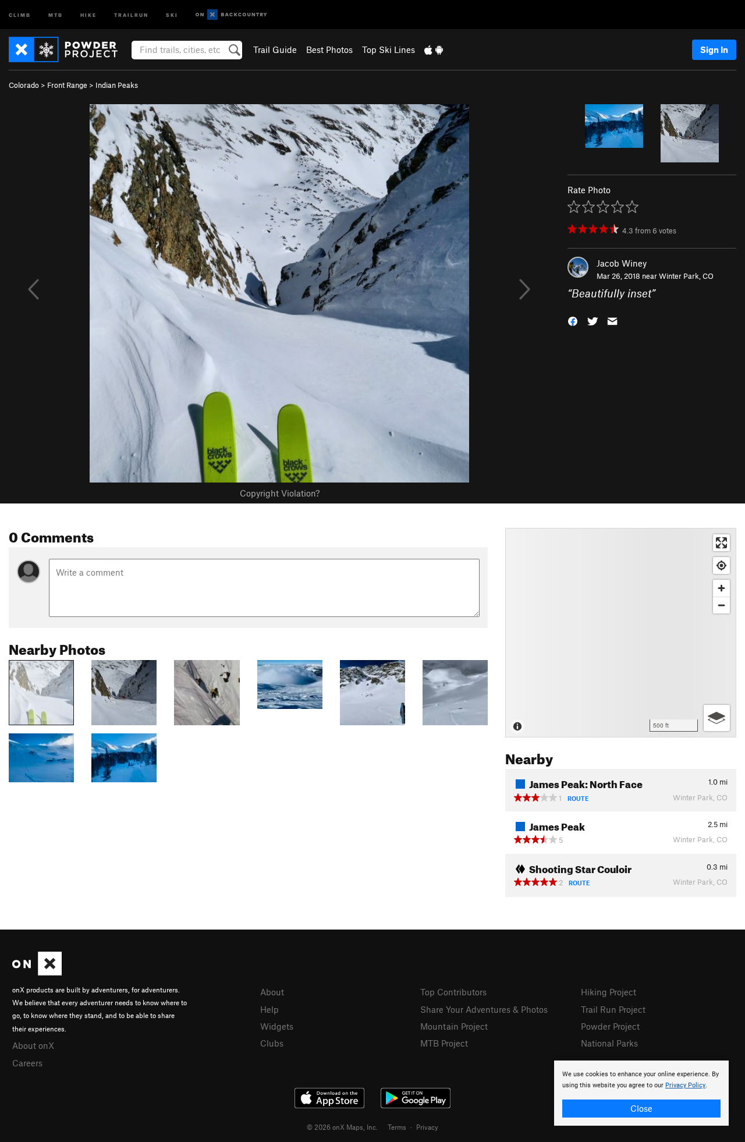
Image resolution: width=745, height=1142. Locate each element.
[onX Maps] (37, 972)
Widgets (276, 1026)
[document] (641, 1093)
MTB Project (444, 1043)
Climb (20, 14)
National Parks (609, 1043)
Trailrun (131, 14)
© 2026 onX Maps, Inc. (342, 1127)
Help (269, 1009)
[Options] (717, 718)
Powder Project (610, 1026)
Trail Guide (275, 49)
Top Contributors (453, 992)
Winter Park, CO (686, 276)
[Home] (69, 49)
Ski (172, 14)
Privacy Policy (685, 1085)
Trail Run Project (613, 1009)
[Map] (621, 633)
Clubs (271, 1043)
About (272, 992)
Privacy (427, 1127)
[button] (572, 320)
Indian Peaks (116, 85)
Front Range (67, 85)
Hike (88, 14)
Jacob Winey (622, 263)
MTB (55, 14)
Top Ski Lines (388, 49)
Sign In (714, 49)
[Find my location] (721, 565)
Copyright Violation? (280, 493)
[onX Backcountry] (231, 15)
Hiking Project (608, 992)
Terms (397, 1127)
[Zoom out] (721, 605)
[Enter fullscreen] (721, 542)
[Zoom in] (721, 588)
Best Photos (329, 49)
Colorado (24, 85)
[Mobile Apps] (433, 49)
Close (641, 1108)
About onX (33, 1045)
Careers (27, 1063)
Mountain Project (454, 1026)
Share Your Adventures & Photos (484, 1009)
